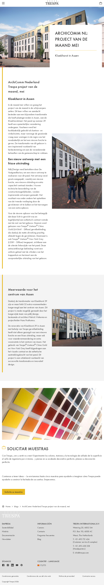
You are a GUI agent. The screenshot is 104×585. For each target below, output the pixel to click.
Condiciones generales (10, 576)
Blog (39, 539)
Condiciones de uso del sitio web (39, 576)
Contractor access (88, 576)
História (5, 531)
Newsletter (6, 539)
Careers (40, 527)
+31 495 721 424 (82, 539)
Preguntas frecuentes (45, 535)
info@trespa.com (82, 552)
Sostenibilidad (7, 527)
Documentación (8, 535)
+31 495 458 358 (82, 546)
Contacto (41, 531)
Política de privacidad (66, 576)
